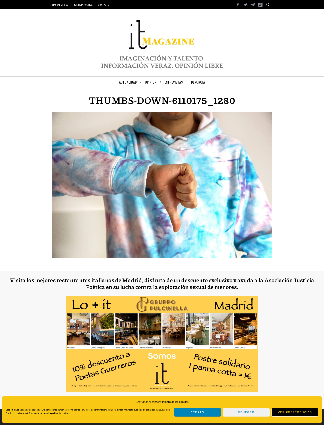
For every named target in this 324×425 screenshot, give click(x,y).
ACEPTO (197, 412)
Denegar (246, 412)
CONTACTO (103, 4)
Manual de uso (60, 4)
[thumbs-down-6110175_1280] (162, 257)
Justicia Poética (83, 4)
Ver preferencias (295, 412)
